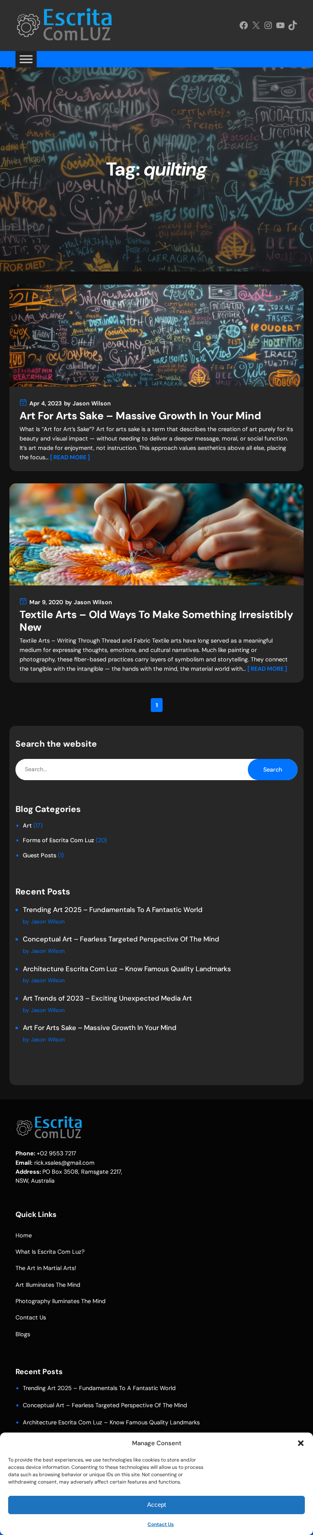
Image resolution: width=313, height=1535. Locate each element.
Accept (156, 1504)
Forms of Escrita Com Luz (58, 840)
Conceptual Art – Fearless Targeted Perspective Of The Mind (121, 938)
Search (272, 769)
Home (23, 1235)
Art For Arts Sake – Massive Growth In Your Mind (140, 416)
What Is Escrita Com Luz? (50, 1251)
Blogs (22, 1334)
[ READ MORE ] (70, 457)
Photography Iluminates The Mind (60, 1301)
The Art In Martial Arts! (45, 1268)
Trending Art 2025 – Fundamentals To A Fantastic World (113, 909)
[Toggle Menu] (26, 59)
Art (27, 825)
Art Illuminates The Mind (47, 1284)
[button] (301, 1443)
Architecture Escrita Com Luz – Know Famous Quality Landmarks (127, 968)
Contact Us (161, 1524)
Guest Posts (39, 855)
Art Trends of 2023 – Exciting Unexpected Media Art (107, 998)
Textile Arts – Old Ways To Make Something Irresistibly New (156, 621)
